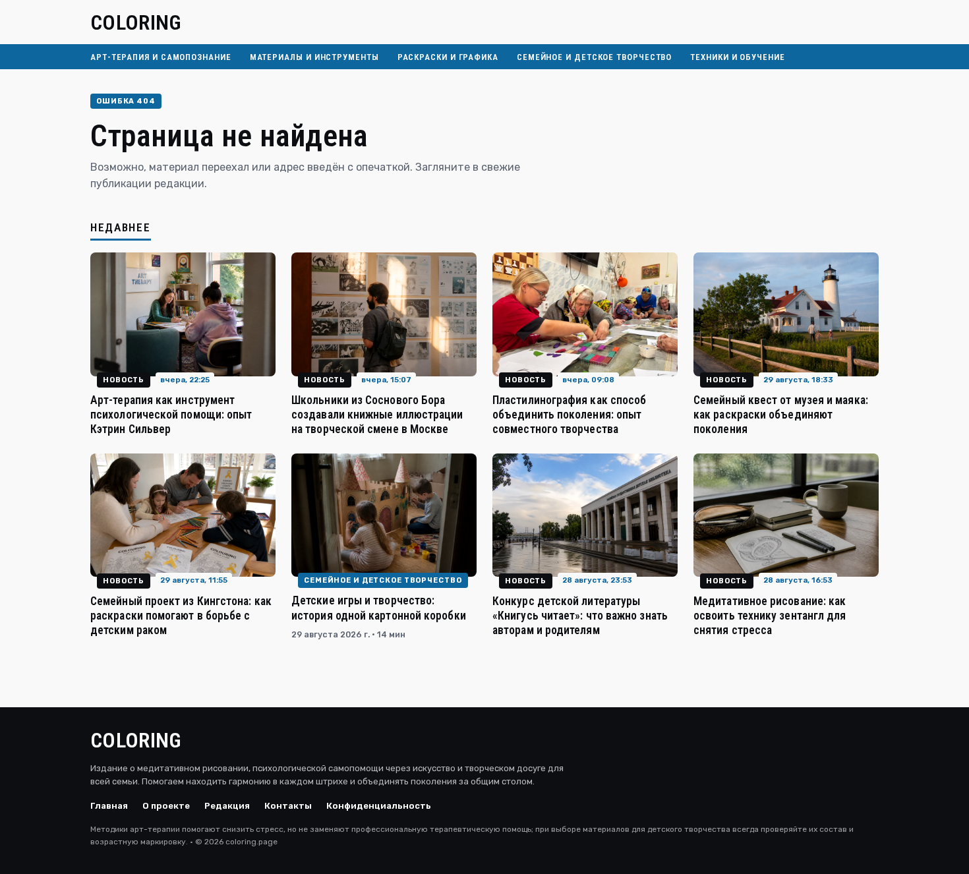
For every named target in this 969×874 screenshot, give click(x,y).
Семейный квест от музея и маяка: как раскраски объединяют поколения (780, 414)
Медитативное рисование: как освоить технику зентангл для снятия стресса (769, 616)
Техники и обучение (737, 57)
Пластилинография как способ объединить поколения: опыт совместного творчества (569, 414)
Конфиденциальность (378, 805)
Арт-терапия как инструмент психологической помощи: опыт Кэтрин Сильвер (171, 414)
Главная (109, 805)
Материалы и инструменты (314, 57)
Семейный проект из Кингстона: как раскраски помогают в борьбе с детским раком (181, 616)
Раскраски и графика (447, 57)
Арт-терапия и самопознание (160, 57)
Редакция (227, 805)
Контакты (288, 805)
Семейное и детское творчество (594, 57)
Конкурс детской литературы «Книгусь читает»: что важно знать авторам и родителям (580, 616)
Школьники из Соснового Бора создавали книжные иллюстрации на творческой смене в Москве (377, 414)
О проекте (166, 805)
